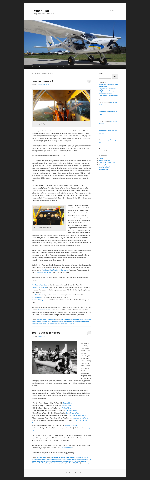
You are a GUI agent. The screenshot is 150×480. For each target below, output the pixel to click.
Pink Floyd (40, 461)
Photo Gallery (50, 67)
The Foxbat (60, 67)
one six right (35, 323)
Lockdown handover (105, 93)
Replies (71, 323)
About (40, 67)
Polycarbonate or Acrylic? (107, 89)
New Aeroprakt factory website (108, 95)
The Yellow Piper (37, 295)
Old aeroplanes (41, 319)
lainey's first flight (72, 321)
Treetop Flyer (67, 403)
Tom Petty (42, 463)
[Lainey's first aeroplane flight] (61, 106)
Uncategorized (51, 319)
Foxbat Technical (104, 160)
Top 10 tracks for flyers (46, 332)
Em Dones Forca (66, 448)
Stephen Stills (82, 461)
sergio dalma (58, 461)
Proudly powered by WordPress (75, 473)
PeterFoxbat (102, 111)
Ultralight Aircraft (104, 167)
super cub (46, 323)
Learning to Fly (66, 405)
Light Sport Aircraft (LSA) (50, 270)
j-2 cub (52, 321)
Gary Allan (38, 459)
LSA (87, 321)
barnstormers (79, 319)
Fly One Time (66, 408)
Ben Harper (54, 457)
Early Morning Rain (72, 413)
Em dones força (70, 457)
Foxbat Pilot (40, 10)
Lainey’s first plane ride (39, 287)
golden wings (45, 321)
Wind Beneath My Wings (77, 415)
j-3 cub (56, 321)
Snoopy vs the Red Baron (69, 461)
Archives (101, 149)
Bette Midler (62, 457)
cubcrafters (87, 319)
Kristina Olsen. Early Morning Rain (52, 459)
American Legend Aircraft (43, 272)
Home (34, 67)
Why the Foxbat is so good (107, 91)
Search (101, 73)
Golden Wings (36, 297)
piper (40, 323)
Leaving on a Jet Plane (80, 418)
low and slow (82, 321)
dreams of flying (36, 321)
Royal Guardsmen (48, 461)
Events (101, 158)
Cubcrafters (65, 270)
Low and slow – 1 (42, 81)
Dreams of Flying (37, 300)
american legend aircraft (68, 319)
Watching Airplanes (71, 425)
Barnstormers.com (44, 310)
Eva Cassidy (79, 457)
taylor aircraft (53, 323)
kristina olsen (63, 321)
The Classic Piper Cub (39, 285)
